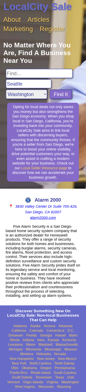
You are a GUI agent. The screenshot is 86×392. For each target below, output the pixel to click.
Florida (31, 335)
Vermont (13, 382)
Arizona (49, 326)
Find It (61, 94)
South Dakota (22, 377)
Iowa (40, 340)
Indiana (28, 340)
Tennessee (43, 377)
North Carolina (40, 363)
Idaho (73, 335)
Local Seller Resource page (44, 168)
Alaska (35, 326)
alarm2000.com (43, 218)
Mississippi (53, 349)
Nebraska (44, 354)
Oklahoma (29, 368)
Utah (70, 377)
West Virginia (25, 386)
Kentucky (69, 340)
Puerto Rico (18, 372)
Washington (70, 382)
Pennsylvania (65, 368)
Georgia (46, 335)
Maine (30, 344)
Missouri (70, 349)
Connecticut (55, 330)
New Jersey (46, 358)
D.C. (71, 330)
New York (19, 363)
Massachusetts (67, 344)
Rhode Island (41, 372)
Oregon (45, 368)
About (12, 19)
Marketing (18, 29)
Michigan (16, 349)
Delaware (16, 335)
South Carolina (65, 372)
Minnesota (33, 349)
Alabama (20, 326)
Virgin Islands (33, 382)
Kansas (53, 340)
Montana (26, 354)
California (19, 330)
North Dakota (64, 363)
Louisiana (15, 344)
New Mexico (67, 358)
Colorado (36, 330)
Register (52, 29)
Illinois (15, 340)
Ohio (14, 368)
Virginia (52, 382)
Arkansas (66, 326)
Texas (59, 377)
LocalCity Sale (37, 6)
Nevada (60, 354)
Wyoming (64, 386)
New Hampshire (22, 358)
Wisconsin (46, 386)
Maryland (45, 344)
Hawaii (60, 335)
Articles (38, 19)
